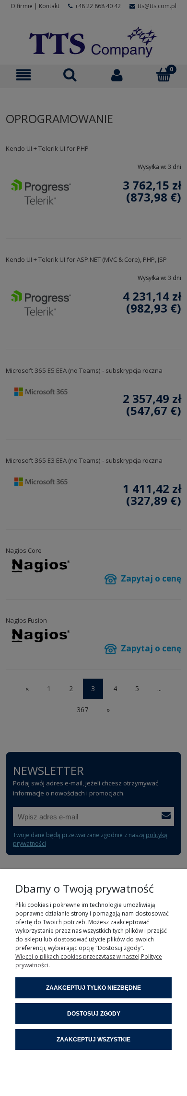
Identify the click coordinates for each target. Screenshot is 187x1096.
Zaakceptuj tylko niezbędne (93, 987)
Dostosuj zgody (93, 1013)
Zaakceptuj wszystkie (93, 1039)
